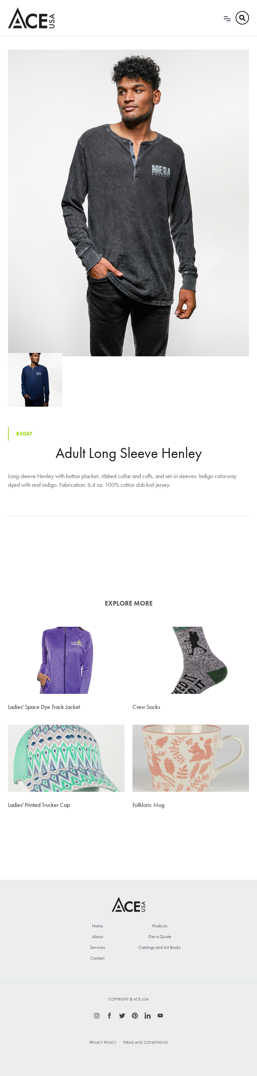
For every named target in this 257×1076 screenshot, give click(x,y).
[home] (31, 18)
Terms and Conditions (145, 1042)
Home (97, 926)
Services (97, 947)
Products (159, 926)
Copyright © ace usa (128, 999)
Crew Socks (146, 707)
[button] (227, 17)
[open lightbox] (128, 203)
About (97, 936)
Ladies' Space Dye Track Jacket (44, 707)
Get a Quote (159, 936)
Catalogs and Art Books (160, 947)
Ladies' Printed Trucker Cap (39, 805)
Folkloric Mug (148, 805)
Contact (97, 958)
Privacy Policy (102, 1042)
